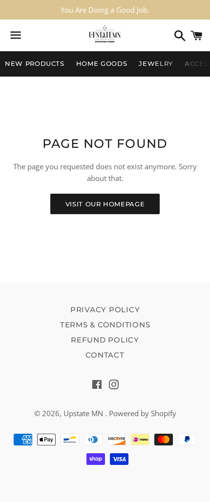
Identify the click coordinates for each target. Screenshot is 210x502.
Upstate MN (84, 413)
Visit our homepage (105, 204)
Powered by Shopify (142, 413)
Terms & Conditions (105, 324)
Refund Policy (105, 339)
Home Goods (101, 63)
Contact (104, 355)
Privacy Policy (105, 309)
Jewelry (156, 63)
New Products (34, 63)
